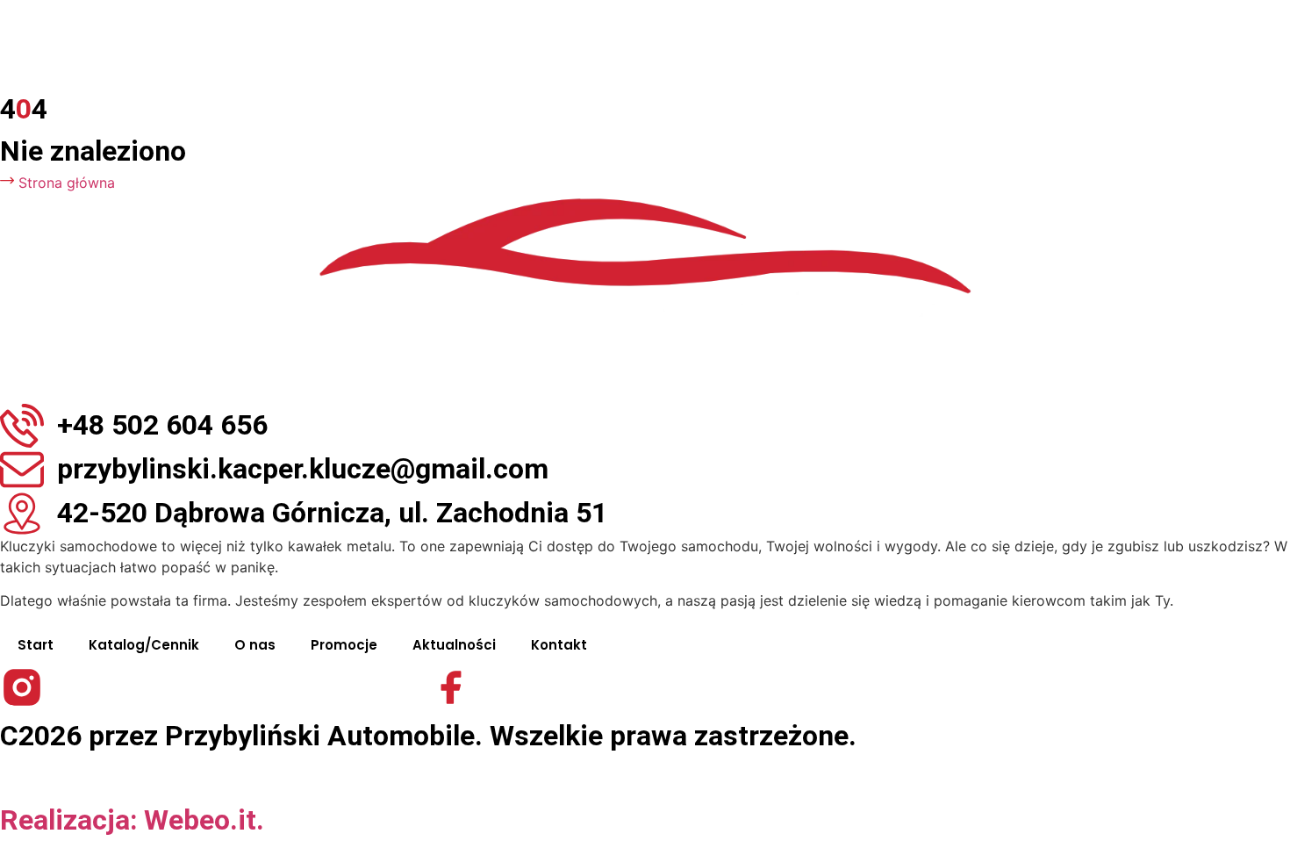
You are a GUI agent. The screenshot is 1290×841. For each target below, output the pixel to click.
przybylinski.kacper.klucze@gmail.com (302, 468)
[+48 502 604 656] (22, 426)
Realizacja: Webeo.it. (132, 820)
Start (36, 645)
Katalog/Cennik (144, 645)
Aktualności (454, 645)
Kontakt (559, 645)
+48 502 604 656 (162, 425)
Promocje (344, 645)
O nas (255, 645)
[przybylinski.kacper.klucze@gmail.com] (22, 470)
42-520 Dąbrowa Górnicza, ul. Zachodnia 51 (332, 512)
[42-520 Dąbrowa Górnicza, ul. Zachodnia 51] (22, 514)
